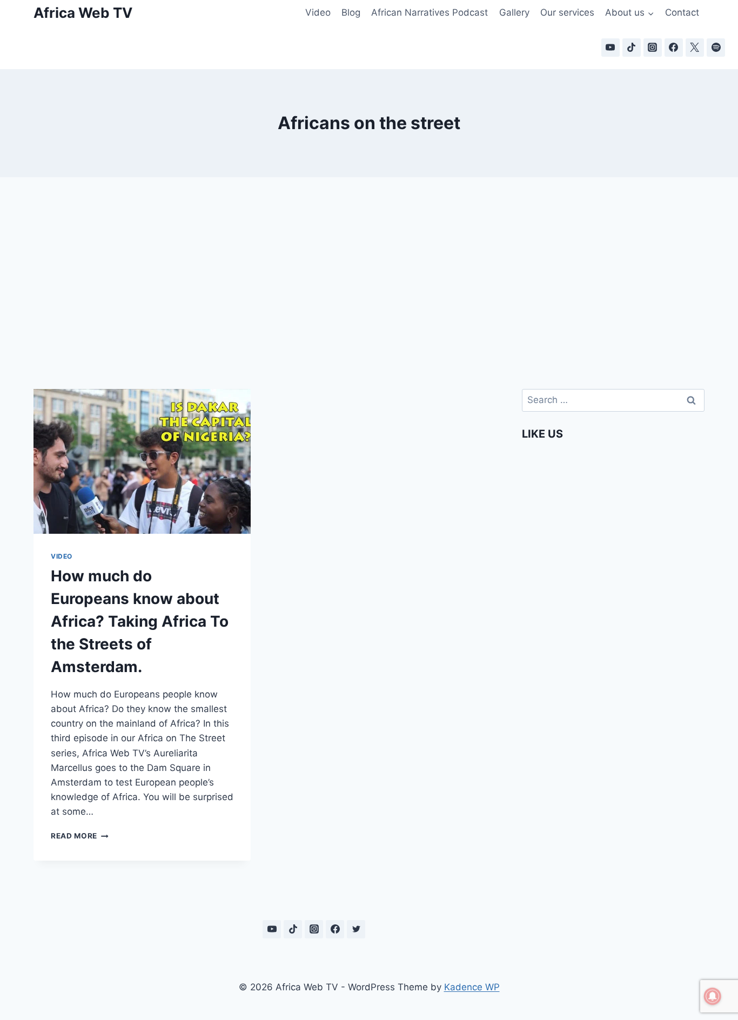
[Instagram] (652, 47)
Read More (80, 835)
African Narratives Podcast (429, 12)
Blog (350, 12)
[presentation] (142, 461)
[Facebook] (674, 47)
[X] (695, 47)
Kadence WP (472, 987)
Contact (682, 12)
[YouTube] (610, 47)
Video (318, 12)
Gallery (514, 12)
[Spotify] (716, 47)
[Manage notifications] (712, 996)
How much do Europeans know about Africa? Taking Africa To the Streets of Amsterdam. (140, 621)
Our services (567, 12)
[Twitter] (356, 929)
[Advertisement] (369, 270)
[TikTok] (631, 47)
